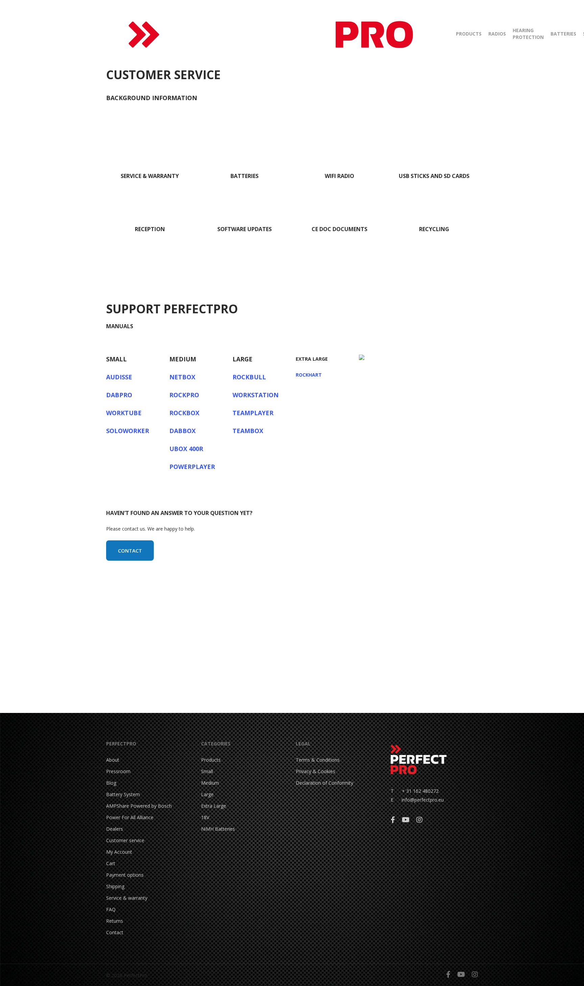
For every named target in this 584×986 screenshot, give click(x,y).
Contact (114, 932)
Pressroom (118, 771)
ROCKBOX (184, 413)
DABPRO (119, 395)
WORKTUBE (124, 413)
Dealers (114, 829)
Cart (110, 863)
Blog (111, 783)
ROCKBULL (249, 377)
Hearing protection (528, 33)
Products (469, 33)
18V (205, 817)
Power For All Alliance (129, 817)
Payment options (125, 875)
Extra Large (213, 806)
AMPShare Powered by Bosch (139, 806)
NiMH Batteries (218, 829)
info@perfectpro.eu (422, 800)
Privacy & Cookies (315, 771)
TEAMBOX (248, 431)
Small (207, 771)
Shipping (115, 886)
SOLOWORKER (127, 431)
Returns (114, 921)
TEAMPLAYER (253, 413)
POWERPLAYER (192, 467)
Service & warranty (126, 898)
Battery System (123, 794)
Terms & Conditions (318, 760)
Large (207, 794)
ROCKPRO (184, 395)
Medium (210, 783)
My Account (119, 852)
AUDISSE (119, 377)
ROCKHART (309, 375)
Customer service (125, 840)
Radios (497, 33)
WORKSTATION (255, 395)
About (112, 760)
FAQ (111, 909)
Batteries (563, 33)
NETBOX (182, 377)
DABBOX (182, 431)
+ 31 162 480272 (416, 791)
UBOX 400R (186, 449)
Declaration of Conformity (324, 783)
